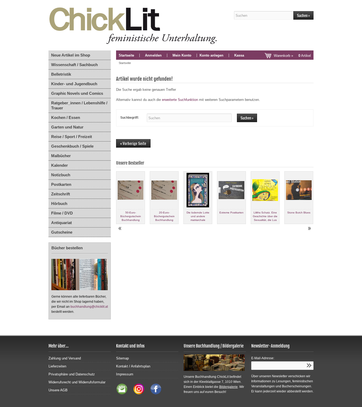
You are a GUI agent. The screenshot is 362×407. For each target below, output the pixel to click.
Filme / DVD (62, 213)
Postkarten (61, 184)
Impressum (124, 374)
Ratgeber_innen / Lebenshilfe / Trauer (79, 105)
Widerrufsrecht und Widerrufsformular (76, 382)
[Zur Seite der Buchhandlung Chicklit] (134, 25)
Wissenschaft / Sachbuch (74, 64)
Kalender (59, 165)
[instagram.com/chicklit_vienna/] (137, 393)
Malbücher (61, 155)
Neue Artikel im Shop (70, 55)
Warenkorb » (292, 56)
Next (309, 228)
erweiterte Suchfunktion (180, 100)
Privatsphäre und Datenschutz (71, 374)
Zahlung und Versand (64, 358)
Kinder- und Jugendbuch (74, 84)
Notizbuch (60, 175)
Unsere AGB (58, 390)
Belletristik (61, 74)
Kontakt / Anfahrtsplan (133, 366)
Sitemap (122, 358)
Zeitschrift (60, 194)
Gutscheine (61, 232)
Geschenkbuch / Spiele (72, 146)
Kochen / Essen (65, 117)
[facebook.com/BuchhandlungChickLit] (153, 393)
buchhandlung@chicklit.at (89, 307)
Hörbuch (59, 203)
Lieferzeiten (57, 366)
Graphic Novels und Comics (77, 93)
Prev (120, 228)
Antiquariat (61, 222)
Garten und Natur (67, 127)
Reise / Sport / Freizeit (71, 136)
